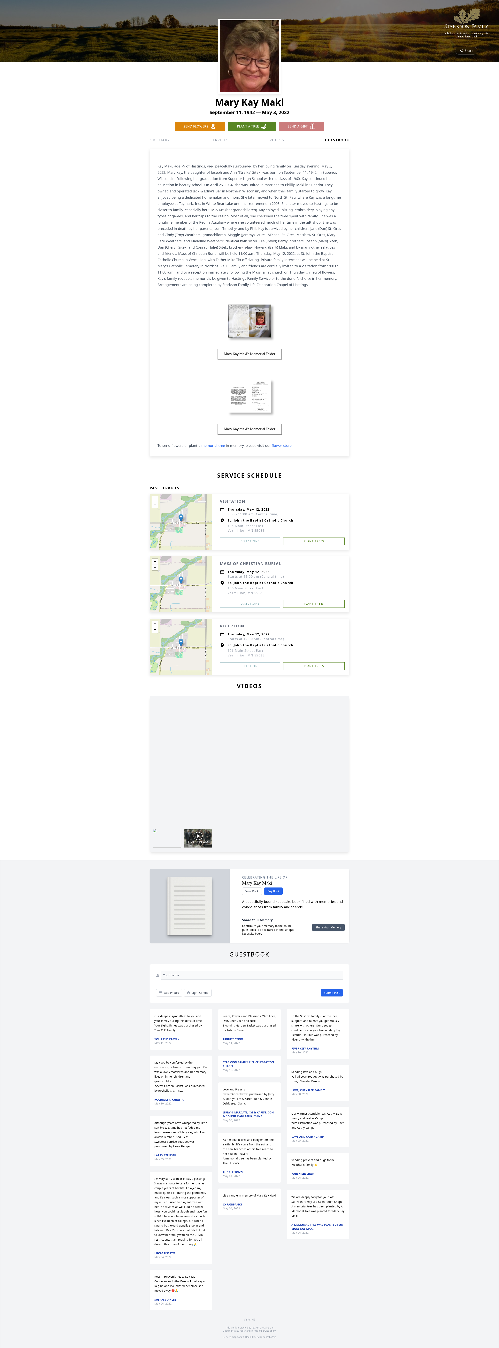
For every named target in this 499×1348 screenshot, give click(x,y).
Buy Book (273, 891)
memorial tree (213, 445)
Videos (277, 140)
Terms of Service (260, 1330)
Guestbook (337, 140)
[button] (181, 518)
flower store (282, 445)
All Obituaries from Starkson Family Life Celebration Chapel (466, 35)
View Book (251, 891)
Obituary (160, 140)
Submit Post (332, 993)
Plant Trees (314, 541)
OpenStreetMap (253, 1337)
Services (220, 140)
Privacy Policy (238, 1330)
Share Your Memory (328, 927)
